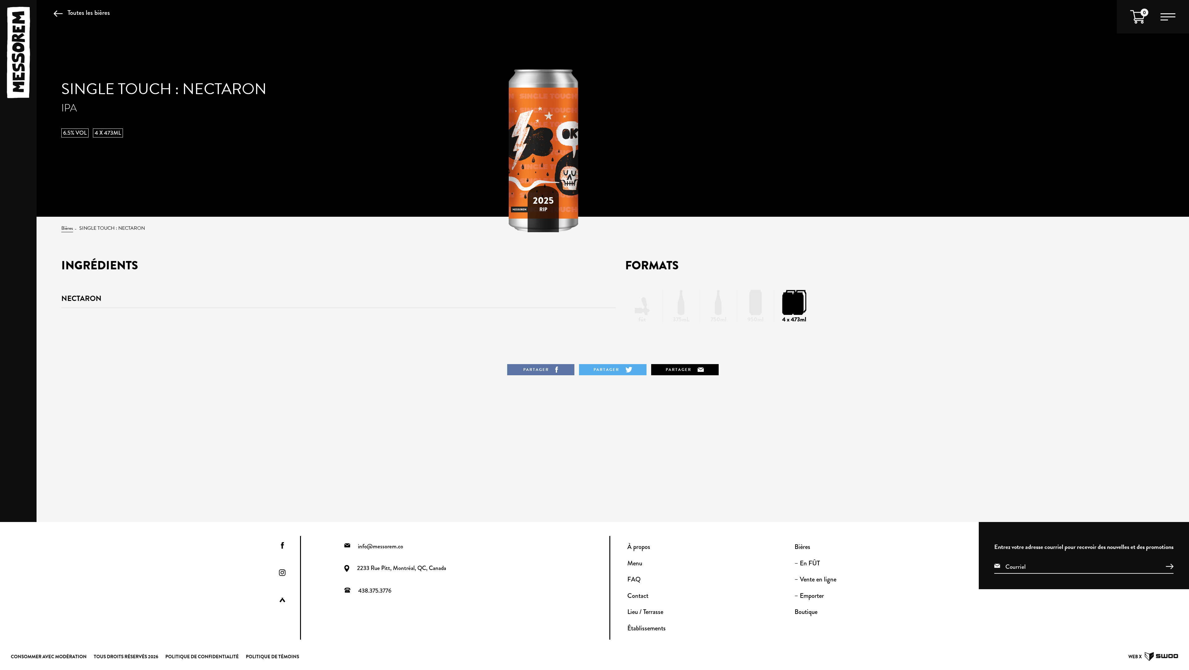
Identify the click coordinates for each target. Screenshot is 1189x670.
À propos (638, 546)
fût (642, 319)
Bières (67, 228)
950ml (755, 319)
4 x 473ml (794, 319)
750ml (718, 319)
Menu (634, 563)
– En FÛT (807, 563)
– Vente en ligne (815, 579)
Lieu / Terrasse (645, 611)
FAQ (634, 579)
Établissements (646, 628)
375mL (681, 319)
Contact (637, 595)
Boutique (806, 611)
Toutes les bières (89, 12)
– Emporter (809, 595)
